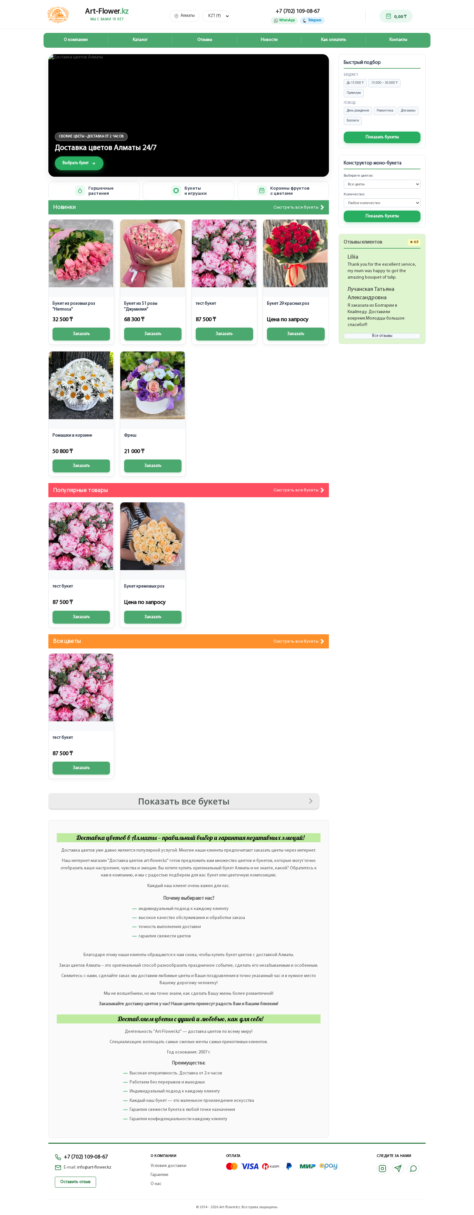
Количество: (354, 194)
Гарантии (159, 1174)
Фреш (130, 435)
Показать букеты (382, 137)
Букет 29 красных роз (288, 303)
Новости (269, 39)
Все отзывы (382, 336)
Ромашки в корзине (72, 435)
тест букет (206, 303)
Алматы (188, 16)
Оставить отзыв (75, 1182)
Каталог (140, 39)
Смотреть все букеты (296, 207)
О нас (156, 1183)
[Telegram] (398, 1168)
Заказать (81, 333)
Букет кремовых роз (144, 586)
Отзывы (204, 39)
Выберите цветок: (358, 176)
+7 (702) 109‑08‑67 (86, 1157)
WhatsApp (287, 20)
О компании (76, 39)
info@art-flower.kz (94, 1167)
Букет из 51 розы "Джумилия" (140, 306)
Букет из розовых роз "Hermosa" (74, 306)
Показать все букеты (184, 801)
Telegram (314, 20)
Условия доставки (168, 1165)
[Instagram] (382, 1168)
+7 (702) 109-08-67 (298, 11)
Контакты (398, 39)
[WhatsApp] (413, 1168)
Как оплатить (333, 39)
